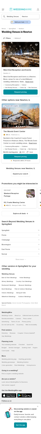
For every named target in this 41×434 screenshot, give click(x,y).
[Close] (38, 406)
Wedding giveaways (8, 362)
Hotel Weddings (25, 277)
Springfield (12, 28)
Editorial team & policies (31, 315)
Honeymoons (31, 365)
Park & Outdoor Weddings (23, 289)
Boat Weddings (7, 289)
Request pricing (20, 92)
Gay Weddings (6, 336)
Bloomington (6, 245)
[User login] (38, 9)
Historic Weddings (8, 293)
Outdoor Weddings (24, 296)
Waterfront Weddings (8, 296)
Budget (4, 348)
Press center (27, 318)
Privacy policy (26, 321)
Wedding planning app (9, 359)
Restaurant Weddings (9, 285)
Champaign (6, 240)
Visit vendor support (8, 385)
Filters (8, 38)
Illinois (4, 28)
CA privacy (19, 325)
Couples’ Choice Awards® (26, 333)
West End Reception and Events (17, 70)
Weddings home (7, 315)
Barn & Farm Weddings (9, 277)
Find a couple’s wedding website (13, 374)
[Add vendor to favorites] (36, 45)
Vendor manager (14, 348)
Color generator (7, 365)
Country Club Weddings (24, 281)
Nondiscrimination (8, 318)
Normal (4, 254)
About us (18, 315)
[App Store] (9, 397)
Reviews (12, 333)
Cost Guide (5, 351)
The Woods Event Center (14, 131)
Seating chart (26, 348)
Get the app (20, 425)
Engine (35, 348)
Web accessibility (31, 325)
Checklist (22, 344)
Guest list (30, 344)
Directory (5, 333)
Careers (18, 318)
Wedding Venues (8, 274)
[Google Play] (24, 397)
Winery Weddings (7, 281)
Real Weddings (19, 365)
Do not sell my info (8, 325)
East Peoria (6, 249)
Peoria (4, 235)
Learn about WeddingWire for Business (15, 382)
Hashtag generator (25, 359)
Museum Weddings (25, 285)
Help (13, 351)
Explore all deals (19, 213)
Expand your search (20, 174)
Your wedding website (9, 344)
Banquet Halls (21, 293)
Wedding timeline (22, 362)
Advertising (5, 321)
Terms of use (15, 321)
